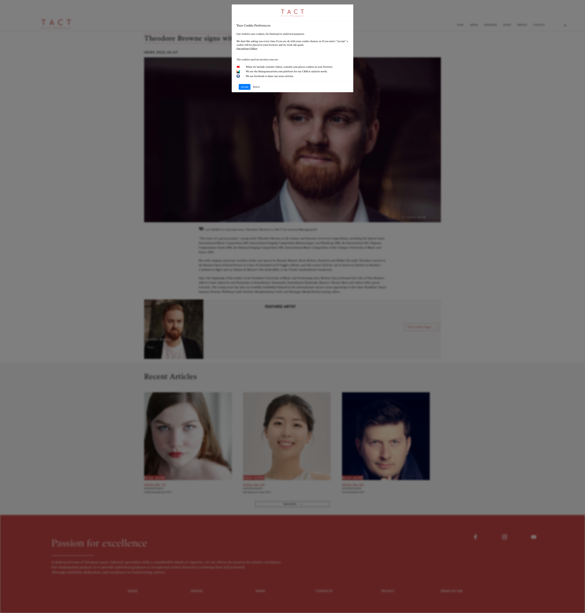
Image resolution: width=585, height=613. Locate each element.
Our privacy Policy (246, 48)
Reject (256, 86)
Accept (244, 86)
